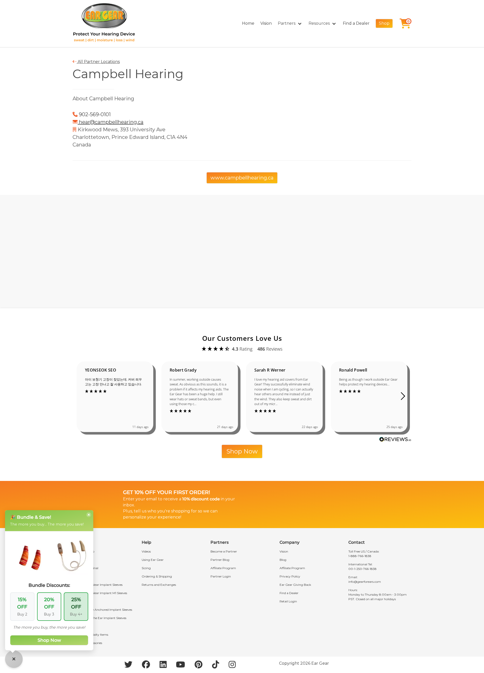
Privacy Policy (290, 576)
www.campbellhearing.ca (242, 178)
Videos (146, 551)
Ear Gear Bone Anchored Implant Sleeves (102, 609)
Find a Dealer (356, 23)
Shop (384, 23)
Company (289, 542)
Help (146, 542)
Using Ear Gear (153, 560)
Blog (283, 560)
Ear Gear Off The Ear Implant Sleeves (99, 618)
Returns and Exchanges (159, 585)
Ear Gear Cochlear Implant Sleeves (98, 585)
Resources (319, 23)
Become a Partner (223, 551)
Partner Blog (219, 560)
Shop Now (242, 451)
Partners (286, 23)
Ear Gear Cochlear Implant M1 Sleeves (100, 593)
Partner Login (220, 576)
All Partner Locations (98, 61)
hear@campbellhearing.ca (110, 122)
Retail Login (288, 601)
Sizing (146, 568)
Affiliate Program (223, 568)
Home (248, 23)
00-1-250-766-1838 (362, 569)
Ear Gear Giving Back (295, 585)
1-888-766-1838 (359, 556)
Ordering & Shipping (157, 576)
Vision (266, 23)
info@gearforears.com (364, 582)
